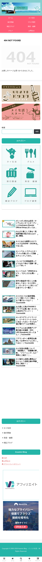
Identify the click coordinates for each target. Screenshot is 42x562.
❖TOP (4, 458)
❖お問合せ (6, 461)
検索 (3, 127)
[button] (38, 391)
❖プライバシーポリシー (11, 464)
